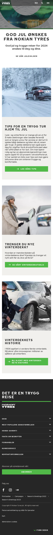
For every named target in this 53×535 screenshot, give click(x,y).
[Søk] (42, 3)
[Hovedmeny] (48, 3)
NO (36, 3)
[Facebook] (3, 489)
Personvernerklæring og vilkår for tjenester (18, 510)
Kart (3, 516)
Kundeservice (9, 448)
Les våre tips (28, 169)
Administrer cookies (9, 522)
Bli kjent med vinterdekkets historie (27, 361)
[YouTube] (17, 489)
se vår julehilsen (26, 56)
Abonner (26, 472)
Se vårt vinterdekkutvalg (28, 265)
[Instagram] (10, 489)
